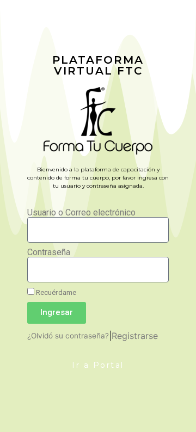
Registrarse (135, 335)
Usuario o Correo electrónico (81, 212)
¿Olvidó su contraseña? (68, 335)
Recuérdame (55, 292)
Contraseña (48, 252)
